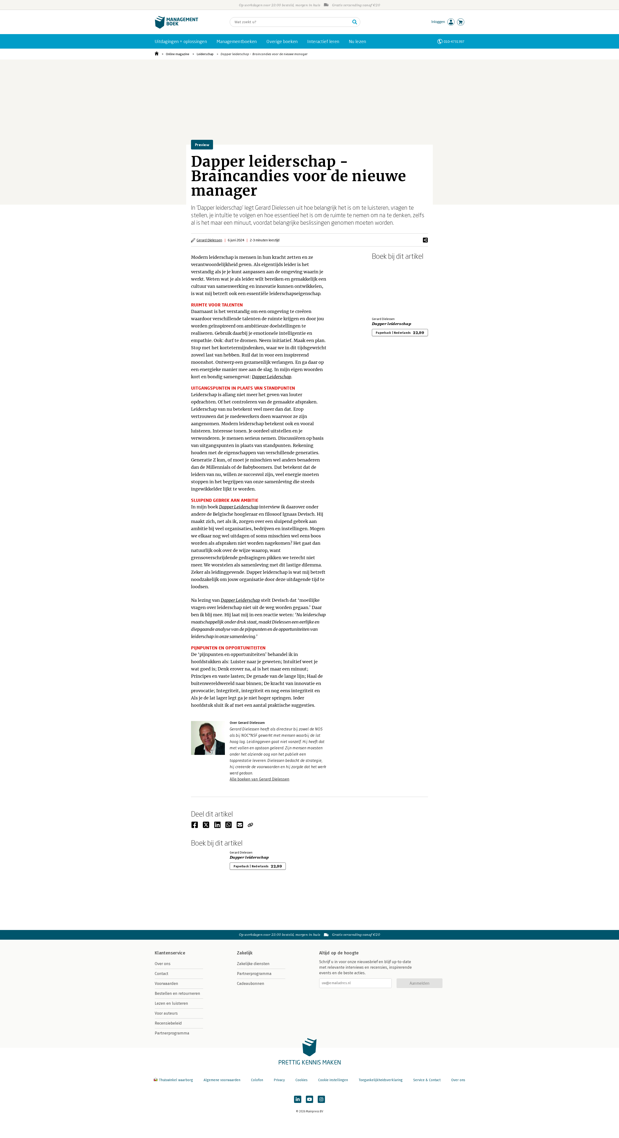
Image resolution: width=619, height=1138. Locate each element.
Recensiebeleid (168, 1023)
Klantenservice (170, 953)
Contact (161, 973)
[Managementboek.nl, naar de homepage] (176, 27)
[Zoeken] (355, 22)
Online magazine (177, 54)
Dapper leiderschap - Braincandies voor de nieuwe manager (264, 54)
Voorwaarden (166, 983)
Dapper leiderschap (391, 323)
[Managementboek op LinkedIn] (297, 1099)
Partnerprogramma (172, 1033)
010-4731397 (454, 41)
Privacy (279, 1080)
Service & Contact (427, 1080)
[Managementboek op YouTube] (309, 1099)
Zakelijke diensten (253, 963)
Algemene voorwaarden (222, 1080)
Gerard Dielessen (209, 240)
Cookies (301, 1080)
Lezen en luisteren (171, 1003)
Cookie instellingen (333, 1080)
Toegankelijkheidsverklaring (381, 1080)
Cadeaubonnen (250, 983)
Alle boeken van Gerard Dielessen (259, 779)
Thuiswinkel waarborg (176, 1080)
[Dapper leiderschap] (389, 287)
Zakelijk (244, 953)
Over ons (162, 963)
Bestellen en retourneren (177, 993)
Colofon (257, 1080)
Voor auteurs (166, 1013)
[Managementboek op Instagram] (321, 1099)
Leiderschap (205, 54)
